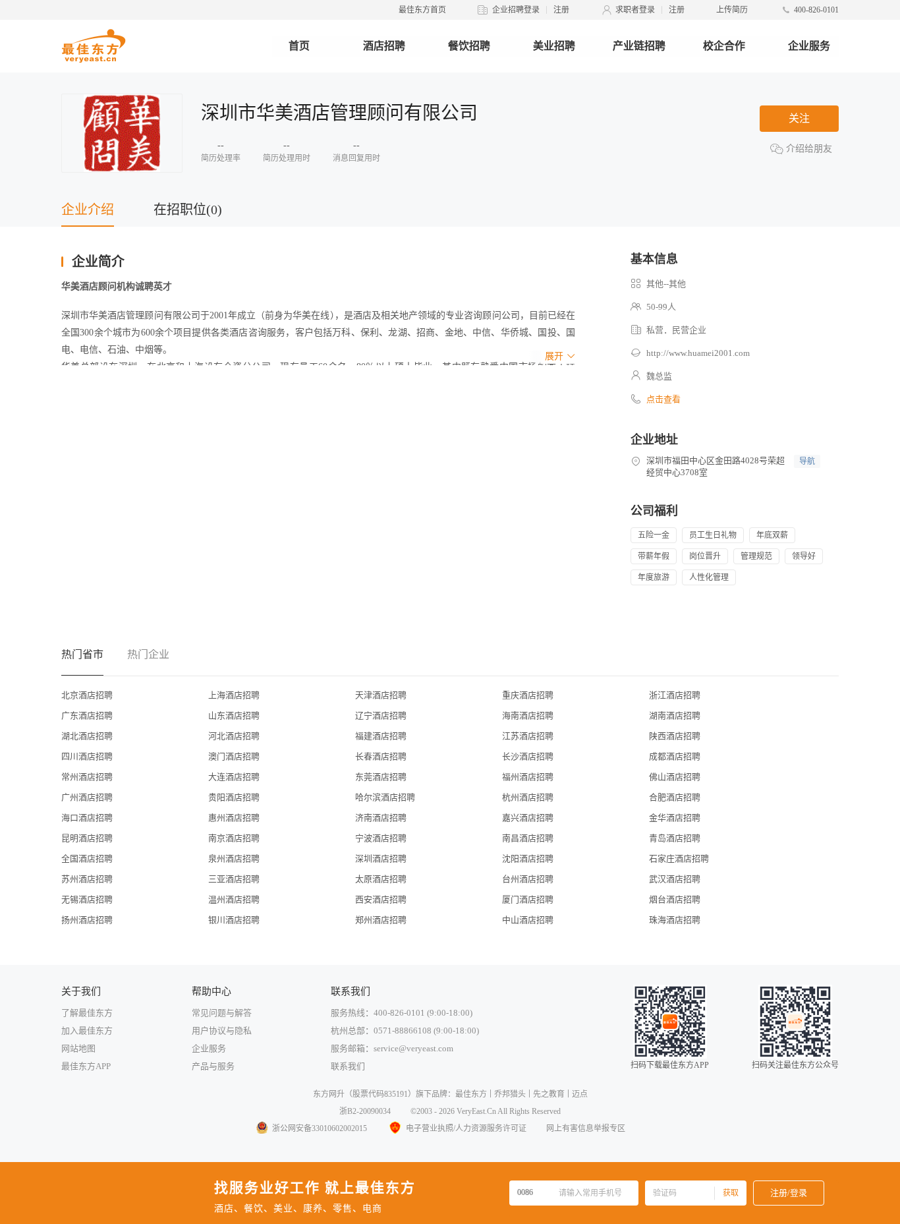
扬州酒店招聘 (87, 920)
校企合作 (724, 45)
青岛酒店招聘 (674, 838)
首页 (299, 45)
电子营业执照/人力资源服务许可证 (466, 1128)
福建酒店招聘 (381, 736)
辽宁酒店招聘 (381, 715)
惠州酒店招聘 (234, 818)
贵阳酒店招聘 (234, 797)
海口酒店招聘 (87, 818)
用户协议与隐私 (222, 1030)
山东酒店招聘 (234, 715)
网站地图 (78, 1048)
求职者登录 (635, 10)
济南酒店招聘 (381, 818)
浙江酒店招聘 (674, 695)
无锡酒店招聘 (87, 899)
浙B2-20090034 (365, 1111)
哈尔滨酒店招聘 (385, 797)
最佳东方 (471, 1094)
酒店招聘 (384, 45)
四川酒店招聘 (87, 756)
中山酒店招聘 (527, 920)
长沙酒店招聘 (527, 756)
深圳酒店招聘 (381, 858)
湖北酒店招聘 (87, 736)
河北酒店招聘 (234, 736)
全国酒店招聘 (87, 858)
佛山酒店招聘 (674, 777)
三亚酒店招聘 (234, 879)
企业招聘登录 (516, 10)
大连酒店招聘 (234, 777)
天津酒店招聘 (381, 695)
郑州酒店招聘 (381, 920)
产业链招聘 (639, 45)
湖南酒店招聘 (674, 715)
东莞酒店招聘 (381, 777)
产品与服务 (213, 1066)
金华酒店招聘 (674, 818)
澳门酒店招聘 (234, 756)
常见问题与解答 (222, 1013)
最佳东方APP (86, 1066)
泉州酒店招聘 (234, 858)
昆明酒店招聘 (87, 838)
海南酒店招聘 (527, 715)
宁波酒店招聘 (381, 838)
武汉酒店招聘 (674, 879)
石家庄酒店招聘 (679, 858)
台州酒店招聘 (527, 879)
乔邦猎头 (510, 1094)
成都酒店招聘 (674, 756)
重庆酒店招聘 (527, 695)
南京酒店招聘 (234, 838)
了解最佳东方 (87, 1013)
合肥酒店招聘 (674, 797)
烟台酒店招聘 (674, 899)
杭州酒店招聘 (527, 797)
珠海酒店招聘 (674, 920)
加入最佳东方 (87, 1030)
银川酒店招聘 (234, 920)
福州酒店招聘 (527, 777)
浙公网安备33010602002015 (319, 1128)
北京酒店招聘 (87, 695)
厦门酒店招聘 (527, 899)
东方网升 (329, 1094)
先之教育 (549, 1094)
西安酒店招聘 (381, 899)
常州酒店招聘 (87, 777)
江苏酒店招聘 (527, 736)
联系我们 (348, 1066)
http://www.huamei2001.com (698, 353)
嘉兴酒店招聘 (527, 818)
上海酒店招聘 (234, 695)
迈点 (580, 1094)
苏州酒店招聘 (87, 879)
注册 (561, 10)
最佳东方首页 (422, 10)
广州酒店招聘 (87, 797)
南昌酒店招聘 (527, 838)
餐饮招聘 (469, 45)
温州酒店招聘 (234, 899)
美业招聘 (554, 45)
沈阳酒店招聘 (527, 858)
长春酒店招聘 (381, 756)
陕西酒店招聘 (674, 736)
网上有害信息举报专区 (585, 1128)
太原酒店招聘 (381, 879)
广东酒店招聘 (87, 715)
